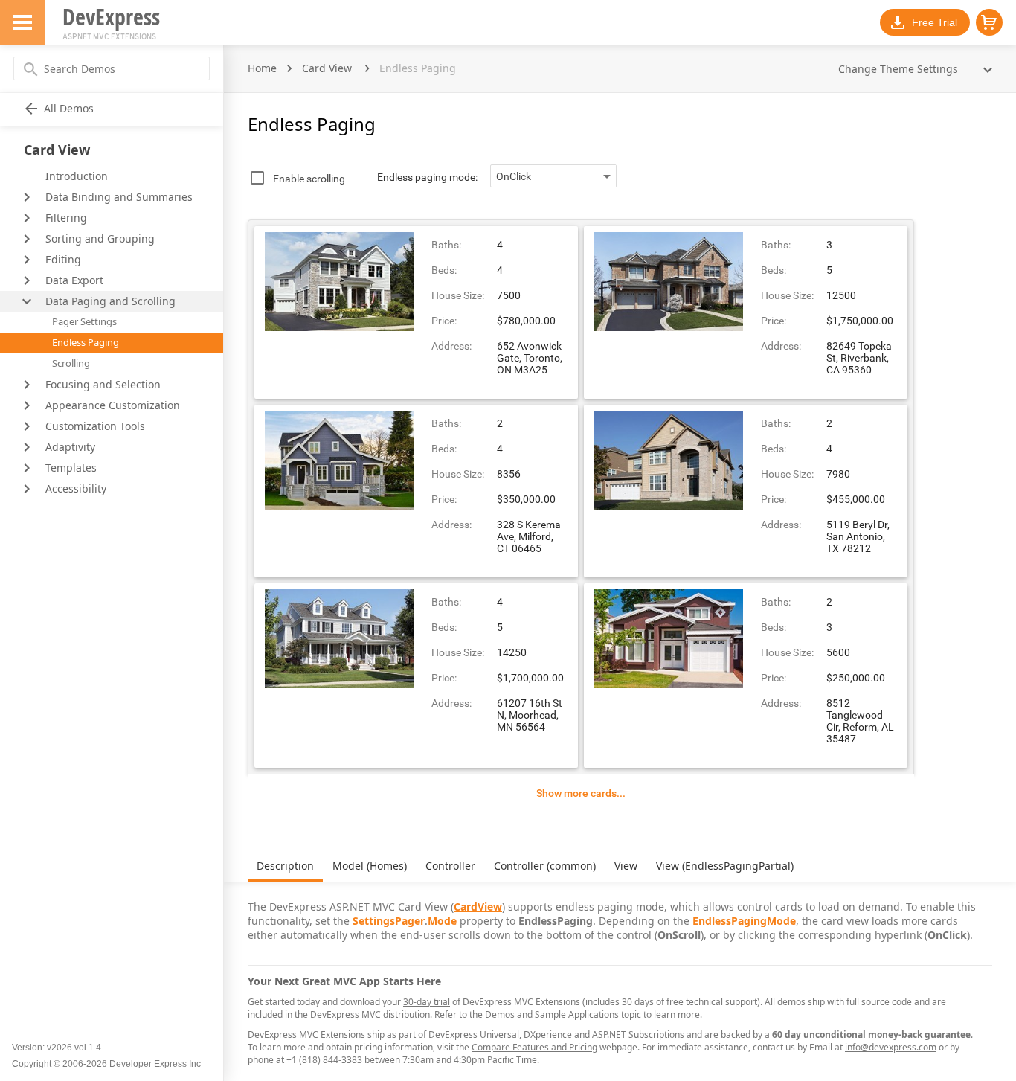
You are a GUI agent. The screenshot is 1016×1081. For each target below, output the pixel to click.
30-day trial (426, 1001)
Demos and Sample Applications (552, 1014)
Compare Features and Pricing (534, 1047)
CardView (478, 906)
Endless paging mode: (427, 177)
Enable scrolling (309, 179)
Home (262, 68)
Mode (442, 921)
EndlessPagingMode (744, 921)
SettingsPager (389, 921)
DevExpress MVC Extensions (306, 1034)
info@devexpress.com (890, 1047)
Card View (327, 68)
